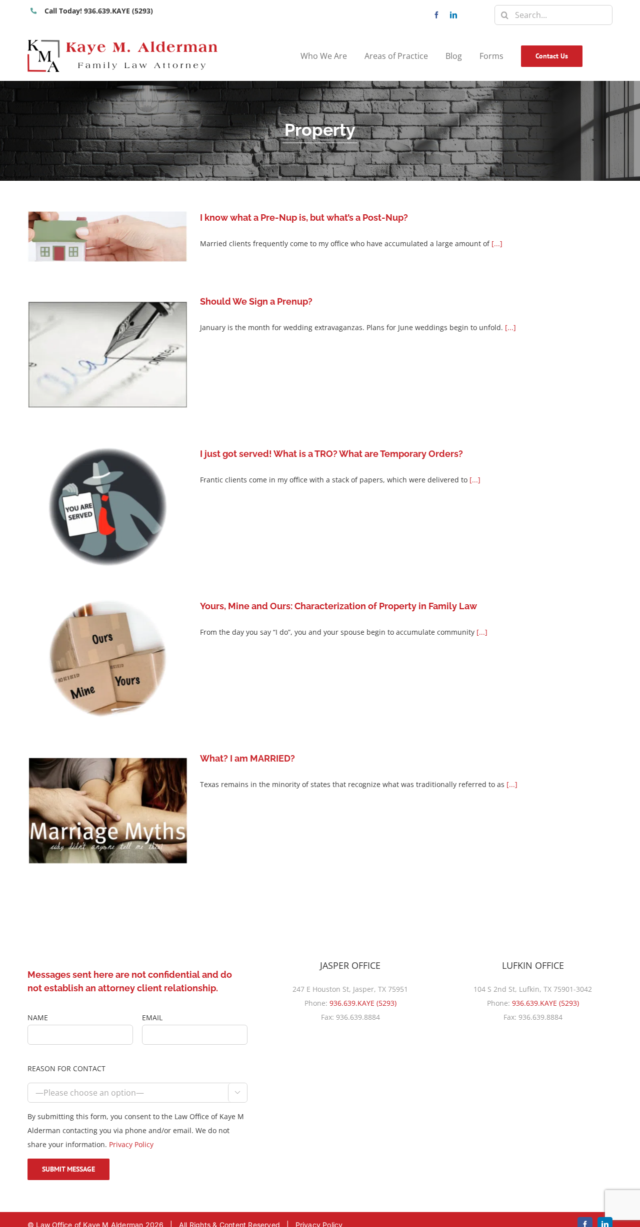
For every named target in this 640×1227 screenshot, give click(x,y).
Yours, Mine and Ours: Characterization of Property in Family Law (338, 606)
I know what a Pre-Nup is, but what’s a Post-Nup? (304, 217)
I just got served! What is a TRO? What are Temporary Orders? (331, 453)
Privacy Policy (131, 1144)
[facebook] (436, 14)
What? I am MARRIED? (247, 758)
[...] (497, 243)
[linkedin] (453, 14)
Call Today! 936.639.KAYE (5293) (98, 10)
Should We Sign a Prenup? (256, 301)
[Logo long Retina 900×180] (123, 43)
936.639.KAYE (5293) (363, 1003)
